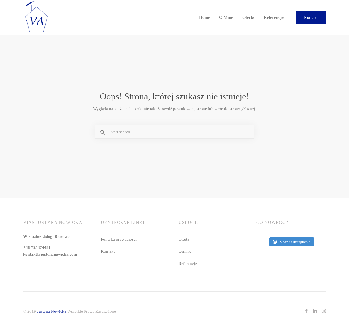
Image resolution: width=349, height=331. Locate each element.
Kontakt (311, 17)
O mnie (226, 17)
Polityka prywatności (119, 239)
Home (204, 17)
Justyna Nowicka (51, 311)
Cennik (185, 251)
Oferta (248, 17)
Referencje (274, 17)
